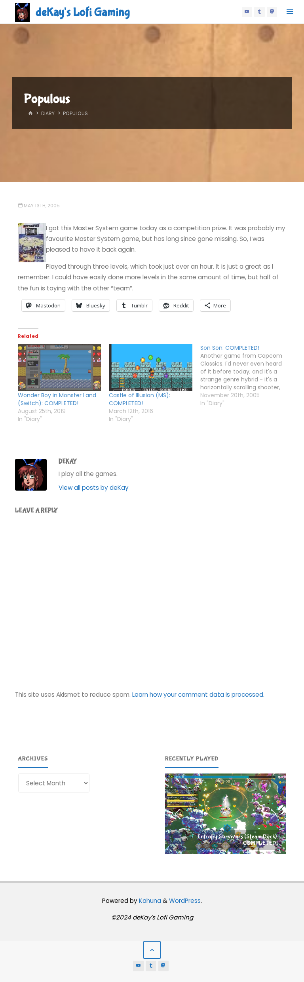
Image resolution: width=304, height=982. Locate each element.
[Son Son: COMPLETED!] (245, 375)
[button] (225, 813)
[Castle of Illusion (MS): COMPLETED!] (150, 367)
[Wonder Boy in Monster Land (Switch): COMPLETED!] (59, 367)
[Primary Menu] (290, 12)
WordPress (185, 901)
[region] (225, 813)
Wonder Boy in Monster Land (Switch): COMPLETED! (57, 399)
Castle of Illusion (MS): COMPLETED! (139, 399)
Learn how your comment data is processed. (198, 694)
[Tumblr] (259, 12)
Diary (48, 113)
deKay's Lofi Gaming (83, 12)
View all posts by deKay (94, 487)
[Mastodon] (272, 12)
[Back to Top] (152, 950)
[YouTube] (247, 12)
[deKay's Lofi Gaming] (22, 12)
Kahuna (149, 901)
